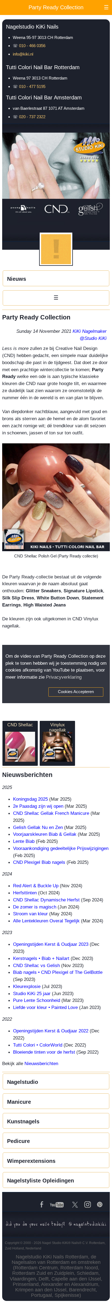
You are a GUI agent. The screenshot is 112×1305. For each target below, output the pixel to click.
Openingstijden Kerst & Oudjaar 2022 (50, 1030)
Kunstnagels (23, 1121)
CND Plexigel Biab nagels (39, 862)
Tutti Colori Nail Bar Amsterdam (44, 97)
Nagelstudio (22, 1082)
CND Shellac (20, 724)
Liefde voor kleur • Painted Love (45, 1007)
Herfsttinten (25, 892)
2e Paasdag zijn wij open (38, 806)
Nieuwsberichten (41, 1063)
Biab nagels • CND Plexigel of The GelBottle (57, 972)
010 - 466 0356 (32, 45)
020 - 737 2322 (32, 116)
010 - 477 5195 (32, 86)
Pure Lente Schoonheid (36, 1000)
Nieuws (16, 279)
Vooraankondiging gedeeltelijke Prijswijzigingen (60, 848)
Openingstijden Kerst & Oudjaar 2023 (50, 944)
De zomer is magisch (34, 907)
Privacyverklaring (64, 677)
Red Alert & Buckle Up (35, 885)
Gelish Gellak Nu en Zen (38, 827)
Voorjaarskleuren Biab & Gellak (44, 834)
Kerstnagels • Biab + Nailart (41, 958)
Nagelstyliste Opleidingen (40, 1181)
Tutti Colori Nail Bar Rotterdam (43, 67)
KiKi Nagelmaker (90, 331)
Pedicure (18, 1141)
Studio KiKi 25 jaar (32, 993)
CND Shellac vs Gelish (36, 965)
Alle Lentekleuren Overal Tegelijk (46, 920)
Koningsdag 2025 (30, 799)
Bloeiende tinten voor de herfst (44, 1052)
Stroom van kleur (30, 913)
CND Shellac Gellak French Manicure (51, 813)
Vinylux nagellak (57, 727)
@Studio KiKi (93, 338)
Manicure (19, 1102)
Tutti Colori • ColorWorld (37, 1045)
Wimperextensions (31, 1161)
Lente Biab (24, 841)
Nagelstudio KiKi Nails (32, 27)
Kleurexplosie (27, 986)
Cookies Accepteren (76, 692)
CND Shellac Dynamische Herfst (46, 899)
